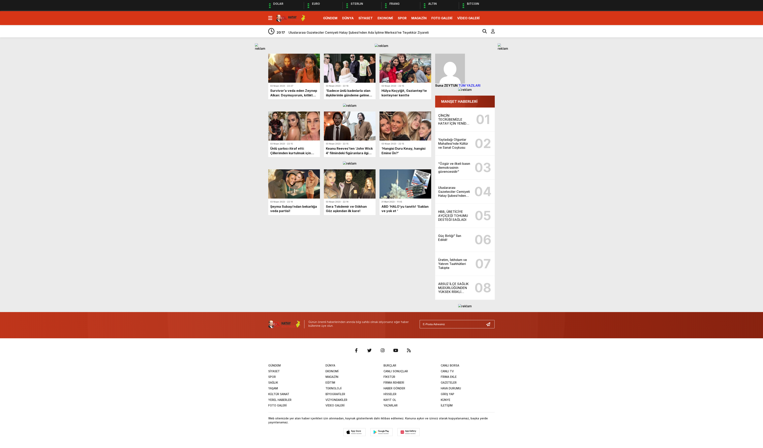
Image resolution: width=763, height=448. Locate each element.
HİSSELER (389, 394)
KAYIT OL (389, 399)
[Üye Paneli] (491, 31)
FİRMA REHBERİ (393, 382)
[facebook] (356, 350)
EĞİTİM (330, 382)
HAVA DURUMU (451, 388)
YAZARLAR (390, 405)
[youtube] (395, 350)
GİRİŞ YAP (447, 394)
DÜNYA (348, 18)
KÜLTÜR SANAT (278, 394)
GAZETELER (449, 382)
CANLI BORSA (450, 365)
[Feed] (409, 350)
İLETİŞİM (447, 405)
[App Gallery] (408, 432)
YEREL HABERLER (279, 399)
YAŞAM (273, 388)
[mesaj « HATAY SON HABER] (290, 18)
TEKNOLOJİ (333, 388)
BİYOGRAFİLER (335, 394)
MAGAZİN (419, 18)
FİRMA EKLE (449, 376)
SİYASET (365, 18)
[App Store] (354, 432)
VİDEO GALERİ (468, 18)
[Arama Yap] (483, 31)
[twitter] (369, 350)
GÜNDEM (330, 18)
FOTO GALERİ (441, 18)
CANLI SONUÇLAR (395, 371)
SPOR (402, 18)
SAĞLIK (273, 382)
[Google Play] (381, 432)
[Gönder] (490, 324)
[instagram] (382, 350)
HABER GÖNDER (394, 388)
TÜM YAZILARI (469, 85)
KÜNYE (445, 399)
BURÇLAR (389, 365)
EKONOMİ (385, 18)
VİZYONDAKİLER (336, 399)
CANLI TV (447, 371)
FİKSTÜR (389, 376)
